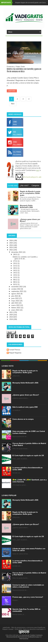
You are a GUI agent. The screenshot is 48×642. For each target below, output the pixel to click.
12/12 (15, 277)
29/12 (15, 254)
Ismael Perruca (14, 350)
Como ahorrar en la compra (22, 419)
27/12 (15, 261)
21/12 (15, 266)
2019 (11, 317)
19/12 (15, 268)
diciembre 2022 (17, 252)
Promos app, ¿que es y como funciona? (27, 597)
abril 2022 (15, 303)
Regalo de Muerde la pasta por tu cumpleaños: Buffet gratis (25, 372)
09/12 (15, 280)
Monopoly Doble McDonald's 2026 (25, 383)
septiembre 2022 (17, 291)
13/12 (15, 275)
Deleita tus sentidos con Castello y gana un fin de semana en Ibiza (24, 70)
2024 (11, 245)
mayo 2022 (15, 301)
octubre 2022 (16, 289)
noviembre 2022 (17, 287)
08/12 (15, 282)
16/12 (15, 270)
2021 (11, 312)
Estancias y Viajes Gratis (16, 67)
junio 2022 (15, 298)
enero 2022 (15, 310)
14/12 (15, 273)
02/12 (15, 284)
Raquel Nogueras (15, 353)
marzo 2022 (15, 305)
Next (12, 104)
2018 (11, 319)
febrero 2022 (16, 308)
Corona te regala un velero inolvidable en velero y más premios (28, 586)
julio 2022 (15, 296)
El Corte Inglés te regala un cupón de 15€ (28, 455)
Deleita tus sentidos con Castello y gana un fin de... (25, 258)
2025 (11, 243)
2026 (11, 240)
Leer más (12, 91)
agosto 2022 (16, 294)
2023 (11, 247)
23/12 (15, 263)
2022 (11, 250)
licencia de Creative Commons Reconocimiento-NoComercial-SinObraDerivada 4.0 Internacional (24, 637)
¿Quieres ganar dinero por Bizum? (25, 395)
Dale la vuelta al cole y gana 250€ (25, 407)
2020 (11, 315)
